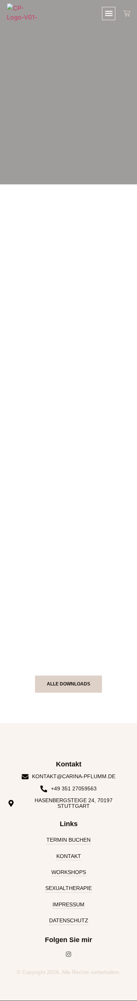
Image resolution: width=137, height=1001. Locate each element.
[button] (108, 13)
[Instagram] (68, 954)
